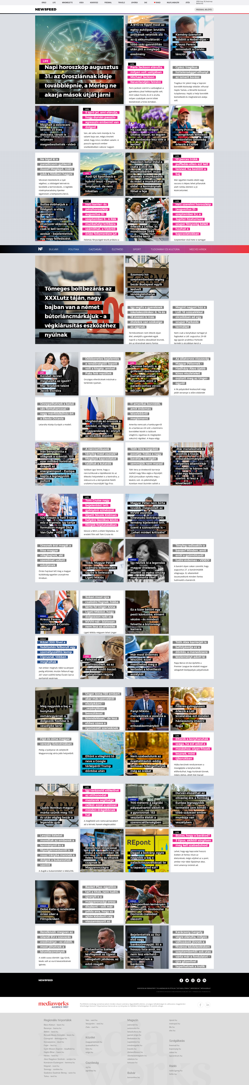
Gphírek (134, 2)
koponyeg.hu (175, 1049)
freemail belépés (204, 9)
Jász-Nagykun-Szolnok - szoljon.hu (60, 1059)
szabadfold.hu (92, 1045)
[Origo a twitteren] (187, 980)
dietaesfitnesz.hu (135, 1052)
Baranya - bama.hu (52, 1028)
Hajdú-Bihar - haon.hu (54, 1052)
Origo (44, 2)
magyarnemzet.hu (94, 1042)
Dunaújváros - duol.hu (54, 1042)
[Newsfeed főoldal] (45, 980)
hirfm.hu (173, 1074)
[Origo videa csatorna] (198, 980)
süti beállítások (183, 988)
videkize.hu (132, 1059)
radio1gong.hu (175, 1070)
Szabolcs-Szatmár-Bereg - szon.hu (60, 1073)
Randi (158, 2)
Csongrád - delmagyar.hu (55, 1038)
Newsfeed (94, 2)
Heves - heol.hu (51, 1055)
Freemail (108, 2)
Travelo (121, 2)
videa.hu (173, 1052)
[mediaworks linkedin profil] (208, 1005)
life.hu (172, 1027)
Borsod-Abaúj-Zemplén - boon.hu (59, 1035)
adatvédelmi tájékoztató (146, 988)
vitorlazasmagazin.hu (137, 1055)
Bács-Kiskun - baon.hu (54, 1025)
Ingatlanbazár (173, 2)
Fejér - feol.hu (50, 1045)
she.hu (172, 1030)
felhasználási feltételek (166, 988)
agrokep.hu (91, 1070)
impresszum (194, 988)
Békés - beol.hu (51, 1032)
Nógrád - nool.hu (51, 1066)
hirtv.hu (89, 1049)
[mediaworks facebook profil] (200, 1005)
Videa (81, 2)
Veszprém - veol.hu (94, 1023)
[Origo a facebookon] (181, 980)
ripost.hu (173, 1020)
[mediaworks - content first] (53, 1004)
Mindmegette (67, 2)
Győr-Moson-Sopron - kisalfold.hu (59, 1049)
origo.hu (89, 1052)
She (145, 2)
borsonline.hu (133, 1077)
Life (54, 2)
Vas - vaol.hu (91, 1020)
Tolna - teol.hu (50, 1076)
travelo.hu (131, 1049)
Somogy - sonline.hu (53, 1069)
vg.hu (88, 1067)
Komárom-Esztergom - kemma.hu (59, 1062)
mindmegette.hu (134, 1045)
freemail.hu (174, 1045)
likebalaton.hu (133, 1038)
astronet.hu (132, 1025)
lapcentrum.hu (175, 1056)
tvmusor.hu (132, 1062)
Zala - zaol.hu (92, 1027)
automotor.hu (133, 1028)
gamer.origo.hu (134, 1035)
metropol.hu (174, 1023)
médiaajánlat (206, 988)
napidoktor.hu (133, 1042)
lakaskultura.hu (134, 1032)
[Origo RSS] (204, 980)
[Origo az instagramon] (193, 980)
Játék (188, 2)
